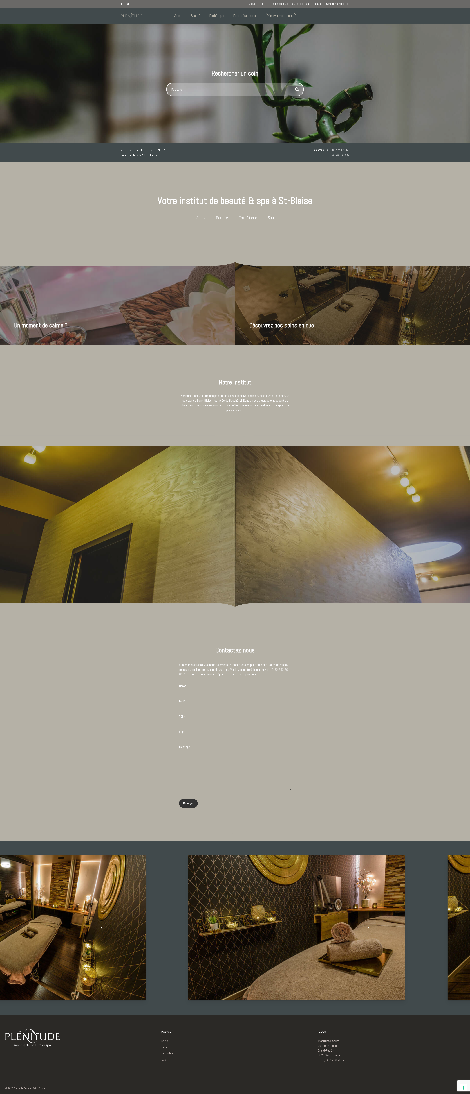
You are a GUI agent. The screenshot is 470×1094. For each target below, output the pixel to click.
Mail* (182, 701)
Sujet (182, 732)
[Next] (365, 927)
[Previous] (104, 927)
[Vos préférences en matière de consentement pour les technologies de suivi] (463, 1087)
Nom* (182, 686)
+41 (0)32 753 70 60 (337, 150)
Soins (200, 218)
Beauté (222, 218)
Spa (271, 218)
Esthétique (247, 218)
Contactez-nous (340, 155)
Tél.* (182, 716)
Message (184, 747)
